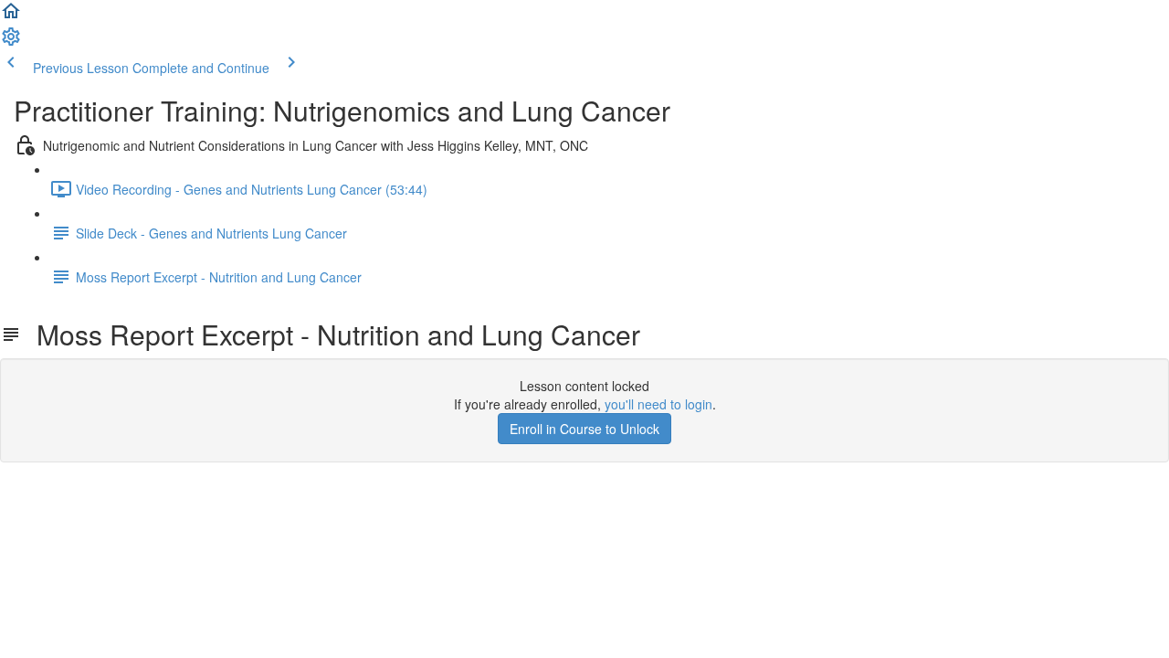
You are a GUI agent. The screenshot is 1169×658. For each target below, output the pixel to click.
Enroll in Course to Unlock (584, 428)
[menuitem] (11, 42)
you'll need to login (658, 404)
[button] (11, 16)
